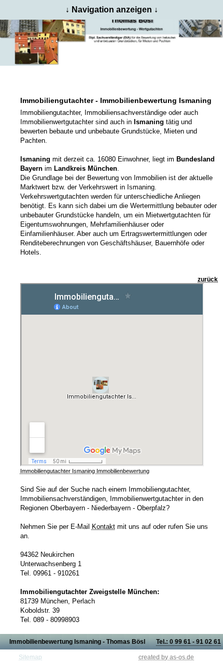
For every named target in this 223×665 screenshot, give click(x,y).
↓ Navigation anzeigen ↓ (111, 9)
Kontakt (103, 526)
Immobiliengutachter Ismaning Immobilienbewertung (84, 471)
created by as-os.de (166, 657)
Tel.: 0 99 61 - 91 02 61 (188, 641)
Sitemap (30, 657)
